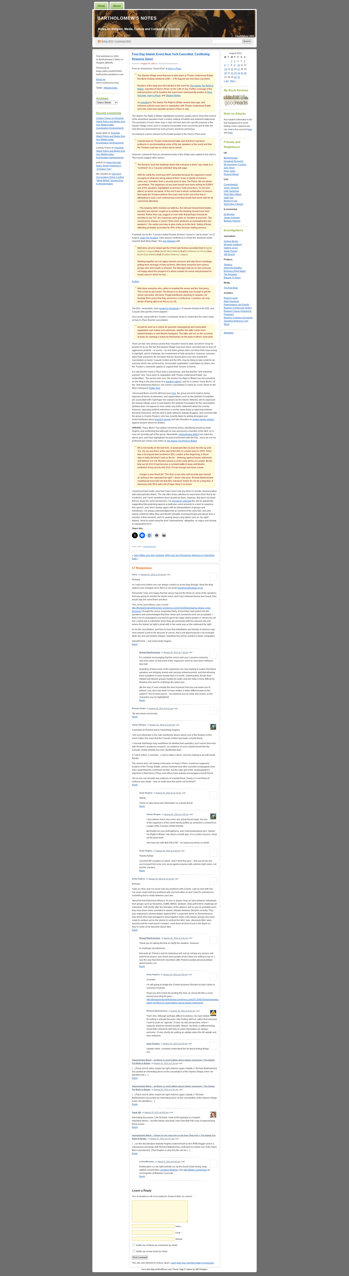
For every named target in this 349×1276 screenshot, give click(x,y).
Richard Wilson (231, 174)
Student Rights (173, 95)
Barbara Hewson (232, 221)
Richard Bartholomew (149, 652)
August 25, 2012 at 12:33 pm (161, 879)
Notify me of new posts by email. (152, 1251)
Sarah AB (136, 1112)
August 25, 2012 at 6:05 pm (157, 1112)
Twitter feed (154, 388)
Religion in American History (238, 308)
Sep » (233, 81)
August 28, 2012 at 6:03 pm (175, 1044)
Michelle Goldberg (233, 244)
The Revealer (230, 274)
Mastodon (229, 333)
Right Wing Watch (232, 194)
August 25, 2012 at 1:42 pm (176, 938)
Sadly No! (228, 197)
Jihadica (228, 264)
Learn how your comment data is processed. (192, 1263)
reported (145, 102)
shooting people (163, 419)
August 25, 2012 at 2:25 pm (166, 1063)
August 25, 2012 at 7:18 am (176, 652)
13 (225, 69)
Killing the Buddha (233, 268)
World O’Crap (230, 201)
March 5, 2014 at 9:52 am (169, 1161)
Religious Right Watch (235, 271)
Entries (107, 41)
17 (238, 69)
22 (232, 73)
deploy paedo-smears (203, 419)
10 (238, 65)
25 (242, 73)
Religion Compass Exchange (238, 317)
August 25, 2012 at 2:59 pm (176, 814)
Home (101, 5)
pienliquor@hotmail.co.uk (190, 588)
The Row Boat (231, 288)
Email (178, 1233)
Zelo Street (229, 168)
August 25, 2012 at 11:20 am (162, 725)
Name (179, 1226)
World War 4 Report (233, 204)
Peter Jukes (229, 171)
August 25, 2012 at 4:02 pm (168, 851)
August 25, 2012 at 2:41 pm (166, 1089)
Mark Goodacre (231, 301)
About (117, 5)
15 (232, 69)
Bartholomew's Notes (127, 18)
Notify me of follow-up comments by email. (157, 1245)
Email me (100, 79)
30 (235, 77)
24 (238, 73)
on (105, 118)
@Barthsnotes (111, 88)
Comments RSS (123, 41)
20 (225, 73)
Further (135, 281)
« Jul (226, 81)
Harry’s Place (174, 68)
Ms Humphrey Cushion (235, 164)
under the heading (149, 238)
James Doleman (232, 217)
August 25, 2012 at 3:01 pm (183, 1011)
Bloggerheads (231, 158)
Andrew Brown (231, 241)
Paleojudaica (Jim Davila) (236, 304)
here (173, 393)
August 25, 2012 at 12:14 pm (168, 793)
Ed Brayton (229, 214)
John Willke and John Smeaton (149, 555)
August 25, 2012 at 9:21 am (161, 708)
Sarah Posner (230, 251)
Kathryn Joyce (231, 248)
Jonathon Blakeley (169, 1170)
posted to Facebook (169, 308)
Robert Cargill (231, 298)
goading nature (173, 381)
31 (238, 77)
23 (235, 73)
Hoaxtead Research (234, 161)
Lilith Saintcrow (231, 191)
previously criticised (181, 501)
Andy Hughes (153, 1044)
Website (178, 1239)
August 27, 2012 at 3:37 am (162, 1139)
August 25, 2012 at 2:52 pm (175, 974)
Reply (135, 644)
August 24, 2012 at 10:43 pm (153, 574)
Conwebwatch (231, 184)
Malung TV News (232, 277)
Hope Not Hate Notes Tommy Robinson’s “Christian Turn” (108, 165)
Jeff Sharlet (229, 254)
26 (245, 73)
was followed (169, 241)
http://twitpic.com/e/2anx (195, 1170)
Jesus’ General (231, 188)
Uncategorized (149, 546)
